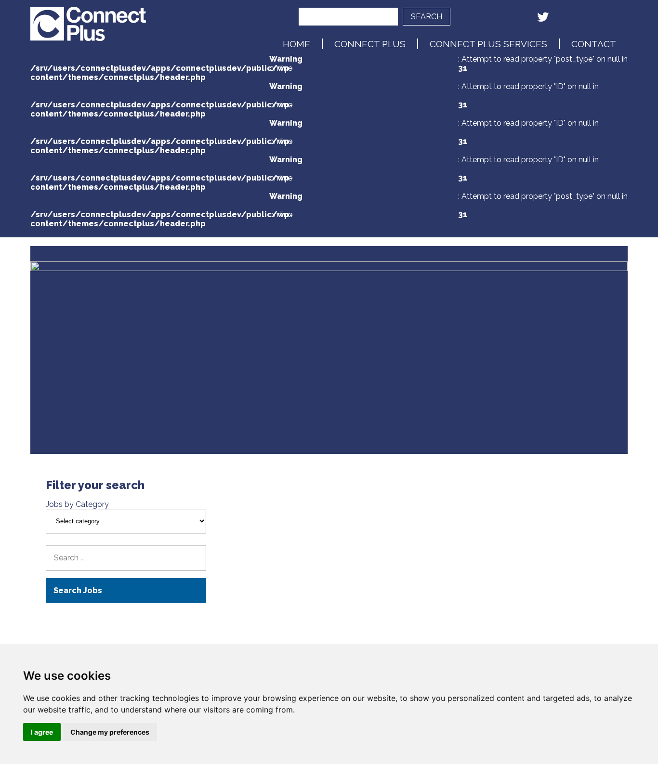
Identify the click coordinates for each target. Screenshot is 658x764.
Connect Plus (370, 44)
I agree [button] (42, 732)
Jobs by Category (77, 504)
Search (426, 16)
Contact (593, 44)
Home (296, 44)
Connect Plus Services (488, 44)
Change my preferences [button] (109, 732)
